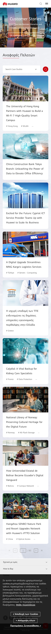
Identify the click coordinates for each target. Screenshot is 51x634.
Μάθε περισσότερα (25, 605)
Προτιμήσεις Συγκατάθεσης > (25, 625)
